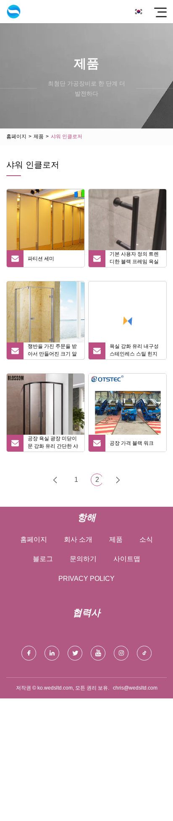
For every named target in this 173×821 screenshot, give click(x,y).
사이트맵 (126, 558)
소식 (146, 539)
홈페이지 (16, 136)
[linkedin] (52, 653)
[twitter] (75, 653)
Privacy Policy (86, 578)
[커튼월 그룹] (13, 11)
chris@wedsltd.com (135, 688)
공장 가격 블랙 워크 (132, 443)
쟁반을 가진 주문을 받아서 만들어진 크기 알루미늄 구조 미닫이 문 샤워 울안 (52, 351)
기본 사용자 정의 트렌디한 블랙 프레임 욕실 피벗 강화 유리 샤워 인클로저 (135, 259)
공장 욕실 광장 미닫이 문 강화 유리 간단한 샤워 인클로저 (53, 444)
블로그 (43, 558)
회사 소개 (78, 539)
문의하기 (83, 558)
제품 (39, 136)
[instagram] (121, 653)
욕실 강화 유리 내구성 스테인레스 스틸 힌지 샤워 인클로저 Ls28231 (134, 351)
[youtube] (98, 653)
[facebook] (28, 653)
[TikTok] (144, 653)
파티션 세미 (41, 259)
